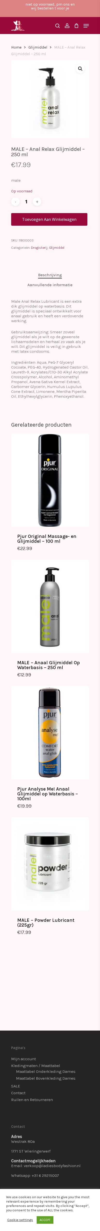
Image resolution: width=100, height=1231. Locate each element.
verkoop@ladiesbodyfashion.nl (52, 1165)
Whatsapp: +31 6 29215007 (35, 1175)
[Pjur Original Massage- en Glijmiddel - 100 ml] (50, 480)
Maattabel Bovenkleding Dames (45, 1078)
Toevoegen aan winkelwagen (49, 219)
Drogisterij (39, 248)
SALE (15, 1086)
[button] (80, 68)
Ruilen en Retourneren (32, 1099)
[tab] (50, 274)
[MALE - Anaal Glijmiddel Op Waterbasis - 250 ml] (50, 606)
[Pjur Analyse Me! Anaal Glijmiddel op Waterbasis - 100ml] (50, 732)
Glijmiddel (37, 47)
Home (16, 47)
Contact (18, 1092)
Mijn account (23, 1058)
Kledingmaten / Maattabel (35, 1065)
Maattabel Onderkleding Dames (45, 1071)
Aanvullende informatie (50, 284)
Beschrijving (50, 274)
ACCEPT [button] (45, 1220)
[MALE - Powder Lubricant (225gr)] (50, 863)
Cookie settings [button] (20, 1220)
